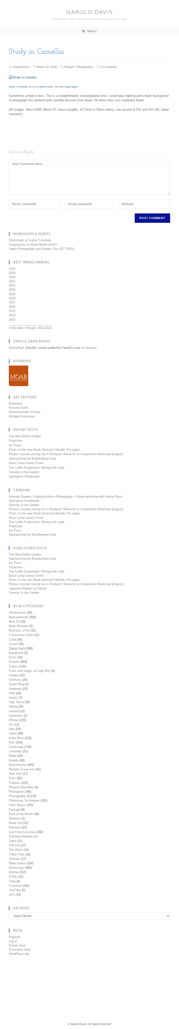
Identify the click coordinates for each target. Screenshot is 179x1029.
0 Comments (109, 67)
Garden (14, 675)
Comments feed (19, 949)
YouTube (15, 890)
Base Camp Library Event (26, 463)
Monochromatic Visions (25, 412)
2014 (12, 315)
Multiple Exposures (22, 416)
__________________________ (30, 323)
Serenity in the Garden (24, 472)
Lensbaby (15, 751)
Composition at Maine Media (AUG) (33, 244)
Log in (13, 941)
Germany (15, 679)
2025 (12, 268)
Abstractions (17, 612)
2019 (12, 294)
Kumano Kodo (18, 407)
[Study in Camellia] (22, 77)
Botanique (15, 403)
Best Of (14, 621)
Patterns (14, 783)
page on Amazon (85, 347)
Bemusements (18, 617)
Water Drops (17, 863)
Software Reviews (21, 836)
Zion (12, 894)
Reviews (14, 818)
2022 (12, 281)
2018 (12, 298)
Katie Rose (16, 738)
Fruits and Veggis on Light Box (29, 671)
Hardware (15, 689)
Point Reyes (17, 805)
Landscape (16, 747)
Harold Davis (90, 14)
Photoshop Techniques (24, 800)
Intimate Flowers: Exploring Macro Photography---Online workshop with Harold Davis (66, 496)
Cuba (12, 639)
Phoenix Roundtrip (21, 787)
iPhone (13, 720)
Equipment (16, 653)
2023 (12, 277)
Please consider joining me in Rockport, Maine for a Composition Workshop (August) (66, 454)
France (13, 666)
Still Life (14, 845)
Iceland (14, 711)
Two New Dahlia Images (25, 436)
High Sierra (16, 702)
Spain (13, 841)
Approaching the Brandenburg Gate (32, 458)
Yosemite (15, 885)
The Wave (16, 849)
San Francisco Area (22, 832)
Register (14, 937)
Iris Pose (15, 445)
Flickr (12, 657)
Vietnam (14, 859)
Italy (12, 729)
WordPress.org (19, 954)
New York (15, 773)
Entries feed (17, 945)
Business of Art (19, 630)
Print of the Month (21, 814)
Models (14, 760)
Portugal (14, 809)
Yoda (12, 881)
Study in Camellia (18, 86)
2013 (12, 319)
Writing (13, 872)
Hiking (13, 706)
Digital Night (17, 648)
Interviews (16, 715)
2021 (12, 285)
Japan (13, 733)
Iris (11, 724)
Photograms (17, 791)
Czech (13, 644)
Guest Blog (16, 684)
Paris (12, 778)
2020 (12, 289)
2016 (12, 306)
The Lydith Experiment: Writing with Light (36, 467)
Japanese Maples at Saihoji (27, 588)
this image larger (69, 86)
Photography (85, 67)
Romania (15, 827)
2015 (12, 311)
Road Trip (15, 823)
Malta (12, 755)
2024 (12, 273)
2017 (12, 302)
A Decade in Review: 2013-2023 (30, 328)
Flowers (70, 67)
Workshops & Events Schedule (30, 240)
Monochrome (17, 765)
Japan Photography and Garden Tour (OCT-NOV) (42, 249)
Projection (15, 440)
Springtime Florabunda (24, 476)
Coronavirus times (21, 635)
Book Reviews (18, 626)
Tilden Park (16, 854)
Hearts (13, 697)
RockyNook (16, 347)
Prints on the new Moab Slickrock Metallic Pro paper (44, 449)
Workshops (16, 867)
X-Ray (13, 876)
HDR (12, 693)
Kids (12, 742)
